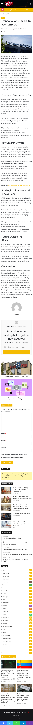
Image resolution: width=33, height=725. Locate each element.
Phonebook (5, 579)
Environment (6, 647)
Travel (4, 614)
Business (5, 582)
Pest (3, 650)
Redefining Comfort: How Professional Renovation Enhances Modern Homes (21, 506)
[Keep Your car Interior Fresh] (6, 516)
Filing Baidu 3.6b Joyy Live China (19, 185)
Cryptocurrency (7, 626)
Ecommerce (6, 653)
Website (3, 447)
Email (3, 440)
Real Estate (5, 602)
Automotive (5, 617)
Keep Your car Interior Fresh (21, 513)
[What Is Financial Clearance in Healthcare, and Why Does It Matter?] (6, 524)
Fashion (4, 623)
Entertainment (6, 641)
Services (5, 620)
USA (8, 14)
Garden (4, 644)
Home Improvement (8, 591)
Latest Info (5, 576)
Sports (4, 632)
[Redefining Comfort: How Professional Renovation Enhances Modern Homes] (6, 507)
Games (4, 605)
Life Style (5, 596)
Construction (6, 635)
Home (4, 14)
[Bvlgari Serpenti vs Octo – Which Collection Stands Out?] (6, 499)
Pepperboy (5, 573)
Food (3, 629)
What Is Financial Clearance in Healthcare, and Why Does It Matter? (22, 524)
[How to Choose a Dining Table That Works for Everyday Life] (6, 490)
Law (3, 599)
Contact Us (19, 718)
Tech (3, 585)
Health (4, 594)
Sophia (5, 29)
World (4, 608)
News (4, 588)
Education (5, 611)
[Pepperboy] (9, 4)
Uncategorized (6, 638)
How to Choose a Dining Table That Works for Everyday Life (20, 489)
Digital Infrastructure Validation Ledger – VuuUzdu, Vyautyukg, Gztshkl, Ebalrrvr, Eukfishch (24, 697)
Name (3, 433)
